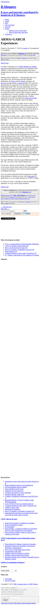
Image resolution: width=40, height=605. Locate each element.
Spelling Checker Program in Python (17, 555)
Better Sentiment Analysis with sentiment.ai (19, 485)
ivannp (25, 48)
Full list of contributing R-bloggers (13, 562)
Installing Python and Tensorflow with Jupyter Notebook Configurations (20, 547)
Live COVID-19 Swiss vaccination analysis (19, 504)
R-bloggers (3, 55)
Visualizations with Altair (13, 551)
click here (24, 58)
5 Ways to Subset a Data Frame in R (16, 246)
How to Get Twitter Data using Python (17, 550)
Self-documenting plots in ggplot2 (16, 487)
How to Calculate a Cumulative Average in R (19, 249)
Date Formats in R (11, 251)
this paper (31, 176)
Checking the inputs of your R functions (18, 492)
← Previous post (6, 207)
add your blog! (9, 25)
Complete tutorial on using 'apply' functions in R (20, 253)
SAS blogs (8, 579)
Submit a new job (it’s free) (18, 30)
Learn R (7, 27)
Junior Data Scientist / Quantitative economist (19, 523)
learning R (12, 197)
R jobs (7, 29)
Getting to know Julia (12, 507)
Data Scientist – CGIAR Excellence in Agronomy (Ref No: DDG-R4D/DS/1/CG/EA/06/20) (21, 529)
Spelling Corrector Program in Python (17, 553)
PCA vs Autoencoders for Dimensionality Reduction (22, 244)
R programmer (9, 527)
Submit (5, 600)
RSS (6, 23)
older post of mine (31, 98)
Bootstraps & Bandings (12, 509)
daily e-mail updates (19, 195)
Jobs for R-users (11, 519)
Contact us (8, 34)
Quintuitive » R (22, 53)
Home (7, 19)
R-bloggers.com (5, 195)
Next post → (5, 209)
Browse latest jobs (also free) (18, 32)
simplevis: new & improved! (14, 491)
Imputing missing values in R (14, 494)
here (34, 55)
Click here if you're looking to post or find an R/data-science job (18, 197)
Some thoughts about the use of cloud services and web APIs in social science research (21, 514)
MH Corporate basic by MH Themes (26, 584)
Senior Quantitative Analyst (14, 525)
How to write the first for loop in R (16, 248)
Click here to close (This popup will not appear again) (18, 603)
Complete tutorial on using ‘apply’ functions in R (21, 505)
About (7, 21)
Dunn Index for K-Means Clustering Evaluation (20, 544)
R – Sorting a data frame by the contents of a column (22, 255)
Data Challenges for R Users (14, 489)
